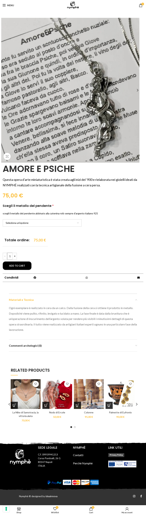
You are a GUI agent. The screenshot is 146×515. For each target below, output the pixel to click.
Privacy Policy (116, 455)
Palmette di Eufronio (120, 412)
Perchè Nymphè (83, 463)
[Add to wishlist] (36, 384)
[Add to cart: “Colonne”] (77, 405)
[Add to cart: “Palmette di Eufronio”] (109, 405)
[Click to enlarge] (7, 156)
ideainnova (52, 496)
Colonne (88, 412)
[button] (35, 278)
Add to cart (17, 265)
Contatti (78, 455)
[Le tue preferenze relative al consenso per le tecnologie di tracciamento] (6, 508)
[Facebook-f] (141, 496)
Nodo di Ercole (57, 412)
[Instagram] (134, 496)
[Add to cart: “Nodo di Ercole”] (45, 405)
